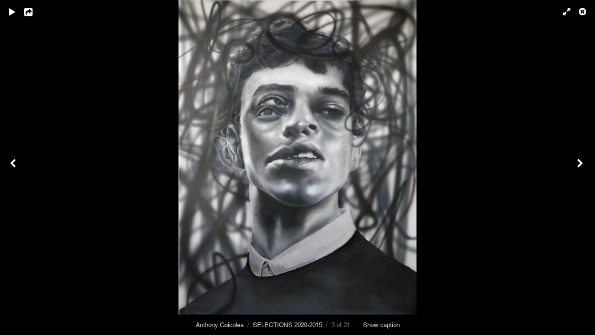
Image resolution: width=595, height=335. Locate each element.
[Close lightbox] (583, 11)
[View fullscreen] (562, 11)
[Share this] (34, 11)
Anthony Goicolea (220, 324)
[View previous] (14, 167)
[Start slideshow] (12, 11)
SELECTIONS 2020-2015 (287, 324)
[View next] (581, 167)
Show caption (381, 324)
